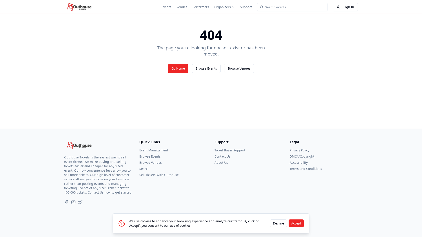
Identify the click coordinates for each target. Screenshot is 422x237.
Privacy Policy (299, 150)
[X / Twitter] (80, 202)
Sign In (349, 7)
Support (246, 7)
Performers (201, 7)
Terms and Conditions (306, 169)
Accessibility (299, 162)
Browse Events (206, 68)
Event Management (153, 150)
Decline (278, 223)
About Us (221, 162)
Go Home (178, 68)
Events (166, 7)
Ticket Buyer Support (230, 150)
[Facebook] (66, 202)
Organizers (222, 7)
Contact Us (222, 156)
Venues (181, 7)
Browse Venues (239, 68)
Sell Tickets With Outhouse (159, 175)
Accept (296, 223)
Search (144, 169)
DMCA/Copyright (302, 156)
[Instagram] (73, 202)
